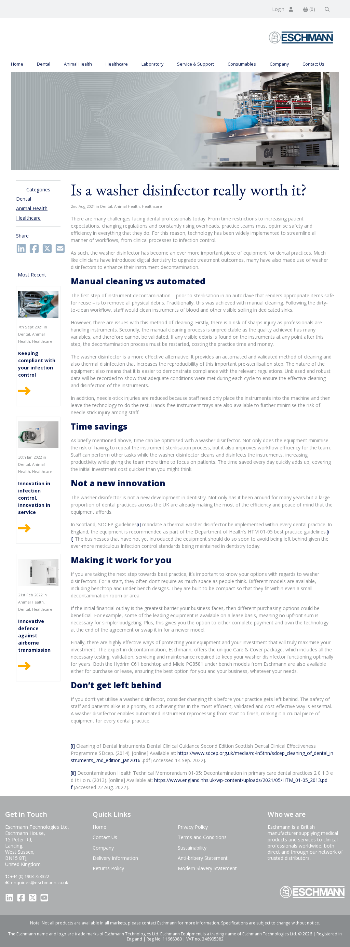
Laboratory (152, 64)
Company (279, 64)
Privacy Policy (193, 827)
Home (17, 64)
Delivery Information (115, 858)
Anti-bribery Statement (203, 858)
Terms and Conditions (202, 837)
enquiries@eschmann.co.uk (39, 882)
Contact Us (313, 64)
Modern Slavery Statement (207, 868)
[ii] (73, 773)
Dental (43, 64)
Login (279, 9)
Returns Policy (108, 868)
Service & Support (195, 64)
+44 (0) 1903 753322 (29, 876)
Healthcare (117, 64)
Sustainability (192, 847)
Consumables (242, 64)
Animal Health (78, 64)
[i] (139, 524)
